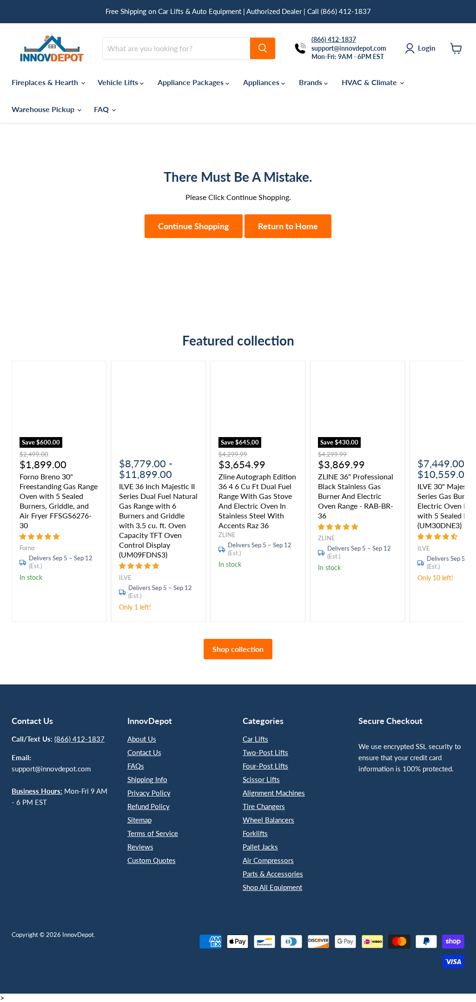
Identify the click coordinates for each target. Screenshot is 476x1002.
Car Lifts (255, 739)
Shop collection (238, 648)
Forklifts (255, 833)
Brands (311, 82)
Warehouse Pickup (44, 109)
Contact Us (144, 752)
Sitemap (139, 820)
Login (426, 48)
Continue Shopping (193, 226)
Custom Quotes (151, 860)
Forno (27, 547)
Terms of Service (152, 833)
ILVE (125, 577)
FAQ (102, 109)
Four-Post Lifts (265, 766)
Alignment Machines (274, 793)
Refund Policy (148, 806)
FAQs (135, 766)
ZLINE (227, 534)
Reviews (140, 847)
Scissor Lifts (261, 779)
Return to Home (288, 226)
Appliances (262, 82)
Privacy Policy (149, 793)
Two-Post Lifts (265, 752)
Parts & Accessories (273, 873)
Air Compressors (268, 860)
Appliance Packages (191, 82)
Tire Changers (264, 806)
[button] (40, 535)
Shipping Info (147, 779)
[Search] (262, 48)
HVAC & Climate (370, 82)
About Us (141, 739)
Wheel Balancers (268, 820)
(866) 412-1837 (79, 739)
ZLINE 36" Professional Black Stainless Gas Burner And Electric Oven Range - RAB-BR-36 (355, 496)
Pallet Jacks (260, 847)
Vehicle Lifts (119, 82)
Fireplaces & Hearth (46, 82)
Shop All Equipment (272, 887)
